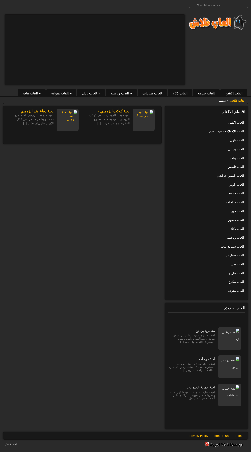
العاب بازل (91, 93)
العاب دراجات (235, 202)
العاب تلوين (236, 184)
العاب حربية (206, 93)
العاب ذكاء (180, 93)
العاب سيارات (152, 93)
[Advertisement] (95, 49)
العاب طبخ (237, 264)
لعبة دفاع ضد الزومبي (37, 111)
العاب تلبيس (236, 167)
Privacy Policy (198, 435)
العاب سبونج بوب (232, 246)
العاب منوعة (61, 93)
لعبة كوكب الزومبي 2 (113, 111)
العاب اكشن (233, 93)
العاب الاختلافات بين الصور (226, 131)
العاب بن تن (236, 149)
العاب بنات (32, 93)
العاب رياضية (121, 93)
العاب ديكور (236, 220)
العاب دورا (237, 211)
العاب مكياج (236, 282)
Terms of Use (221, 435)
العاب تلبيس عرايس (230, 175)
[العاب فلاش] (216, 22)
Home (239, 435)
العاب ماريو (236, 273)
